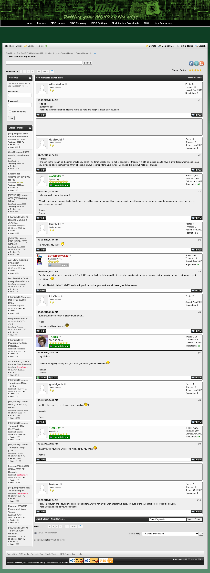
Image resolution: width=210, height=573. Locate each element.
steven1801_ (22, 204)
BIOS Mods (24, 554)
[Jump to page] (52, 71)
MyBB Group (39, 562)
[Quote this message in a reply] (196, 116)
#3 (199, 191)
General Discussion (84, 53)
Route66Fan (22, 389)
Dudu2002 (21, 247)
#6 (199, 312)
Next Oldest (43, 519)
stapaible (20, 306)
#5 (199, 271)
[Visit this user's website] (41, 378)
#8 (199, 400)
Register (40, 46)
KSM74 (19, 515)
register (21, 83)
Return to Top (37, 554)
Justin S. (65, 562)
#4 (199, 240)
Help (80, 554)
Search (202, 46)
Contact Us (12, 554)
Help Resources (163, 23)
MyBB (19, 562)
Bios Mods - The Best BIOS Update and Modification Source (32, 53)
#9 (199, 444)
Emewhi (20, 327)
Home (29, 23)
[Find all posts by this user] (41, 116)
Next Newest (57, 519)
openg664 (21, 226)
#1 (199, 100)
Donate (152, 46)
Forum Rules (186, 46)
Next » (45, 71)
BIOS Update (58, 23)
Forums (41, 23)
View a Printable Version (47, 533)
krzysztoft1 (21, 284)
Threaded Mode (194, 77)
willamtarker (56, 84)
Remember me (18, 111)
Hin (18, 161)
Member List (168, 46)
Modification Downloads (125, 23)
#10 (199, 500)
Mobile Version (51, 554)
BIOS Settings (99, 23)
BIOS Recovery (78, 23)
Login (31, 46)
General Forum (67, 53)
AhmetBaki (21, 349)
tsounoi (19, 432)
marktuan (20, 266)
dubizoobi (55, 139)
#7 (199, 353)
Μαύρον (54, 484)
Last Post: (12, 140)
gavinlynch (56, 384)
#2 (199, 155)
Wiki (146, 23)
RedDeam (21, 140)
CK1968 (20, 453)
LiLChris (54, 296)
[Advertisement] (105, 35)
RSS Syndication (67, 554)
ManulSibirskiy (22, 410)
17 (39, 71)
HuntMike (55, 224)
